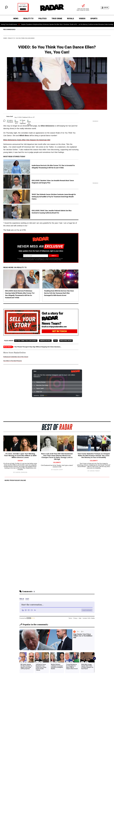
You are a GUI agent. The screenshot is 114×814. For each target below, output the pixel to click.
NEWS (15, 18)
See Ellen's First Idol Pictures (12, 361)
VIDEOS (82, 18)
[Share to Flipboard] (23, 121)
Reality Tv (11, 38)
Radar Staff (10, 116)
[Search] (6, 8)
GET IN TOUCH (59, 331)
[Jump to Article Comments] (4, 121)
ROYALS (70, 18)
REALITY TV (28, 18)
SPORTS (93, 18)
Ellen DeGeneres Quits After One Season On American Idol (26, 140)
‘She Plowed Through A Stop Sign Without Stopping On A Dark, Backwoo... (37, 347)
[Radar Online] (52, 7)
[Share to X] (16, 121)
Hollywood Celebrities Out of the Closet (15, 356)
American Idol (45, 340)
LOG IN (105, 7)
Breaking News (66, 340)
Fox (55, 340)
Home (5, 38)
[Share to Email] (29, 121)
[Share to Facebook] (10, 121)
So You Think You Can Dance (25, 38)
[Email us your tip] (23, 11)
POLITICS (42, 18)
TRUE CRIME (57, 18)
